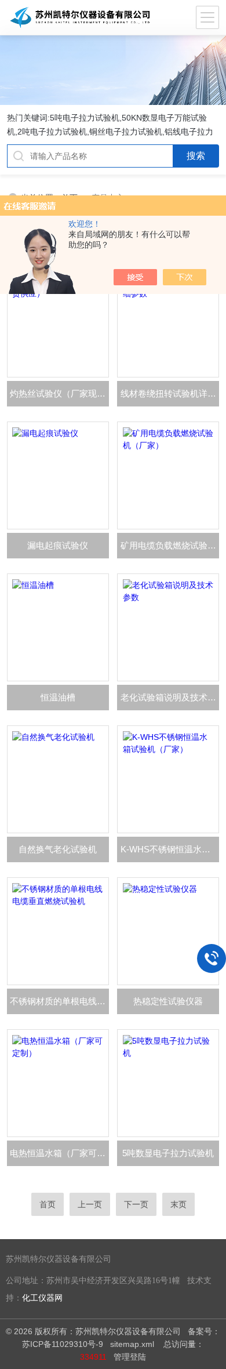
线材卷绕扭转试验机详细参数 (170, 393)
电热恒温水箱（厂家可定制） (59, 1153)
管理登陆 (130, 1356)
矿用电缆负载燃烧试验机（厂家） (170, 545)
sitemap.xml (132, 1344)
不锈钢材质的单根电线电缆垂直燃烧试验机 (59, 1001)
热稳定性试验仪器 (168, 1001)
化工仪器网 (42, 1298)
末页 (178, 1204)
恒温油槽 (58, 697)
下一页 (136, 1204)
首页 (47, 1204)
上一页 (90, 1204)
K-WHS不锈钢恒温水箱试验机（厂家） (170, 849)
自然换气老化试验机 (58, 849)
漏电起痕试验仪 (57, 545)
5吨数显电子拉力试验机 (168, 1153)
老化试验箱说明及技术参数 (170, 697)
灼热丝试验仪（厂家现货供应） (59, 393)
